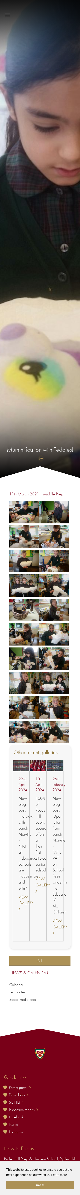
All (40, 960)
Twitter (13, 1124)
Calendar (16, 984)
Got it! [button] (40, 1184)
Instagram (16, 1131)
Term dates (17, 992)
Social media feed (22, 999)
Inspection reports (22, 1109)
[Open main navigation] (40, 15)
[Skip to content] (40, 458)
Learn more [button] (59, 1175)
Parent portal (18, 1087)
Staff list (15, 1102)
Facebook (16, 1117)
